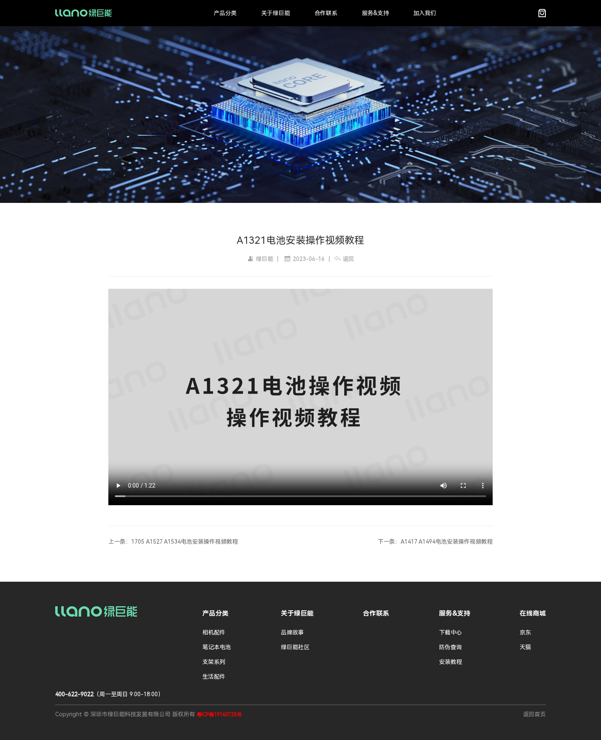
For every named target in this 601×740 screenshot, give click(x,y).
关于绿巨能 (275, 13)
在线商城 (533, 613)
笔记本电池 (216, 647)
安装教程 (450, 662)
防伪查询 (450, 647)
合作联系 (325, 13)
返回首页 (534, 714)
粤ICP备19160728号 (219, 715)
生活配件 (213, 676)
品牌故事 (292, 632)
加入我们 (424, 13)
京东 (525, 632)
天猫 (525, 647)
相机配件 (213, 632)
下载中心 (450, 632)
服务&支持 (375, 13)
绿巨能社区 (295, 647)
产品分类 (225, 13)
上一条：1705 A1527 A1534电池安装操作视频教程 (173, 541)
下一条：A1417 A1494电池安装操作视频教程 (435, 541)
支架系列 (213, 662)
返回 (348, 259)
